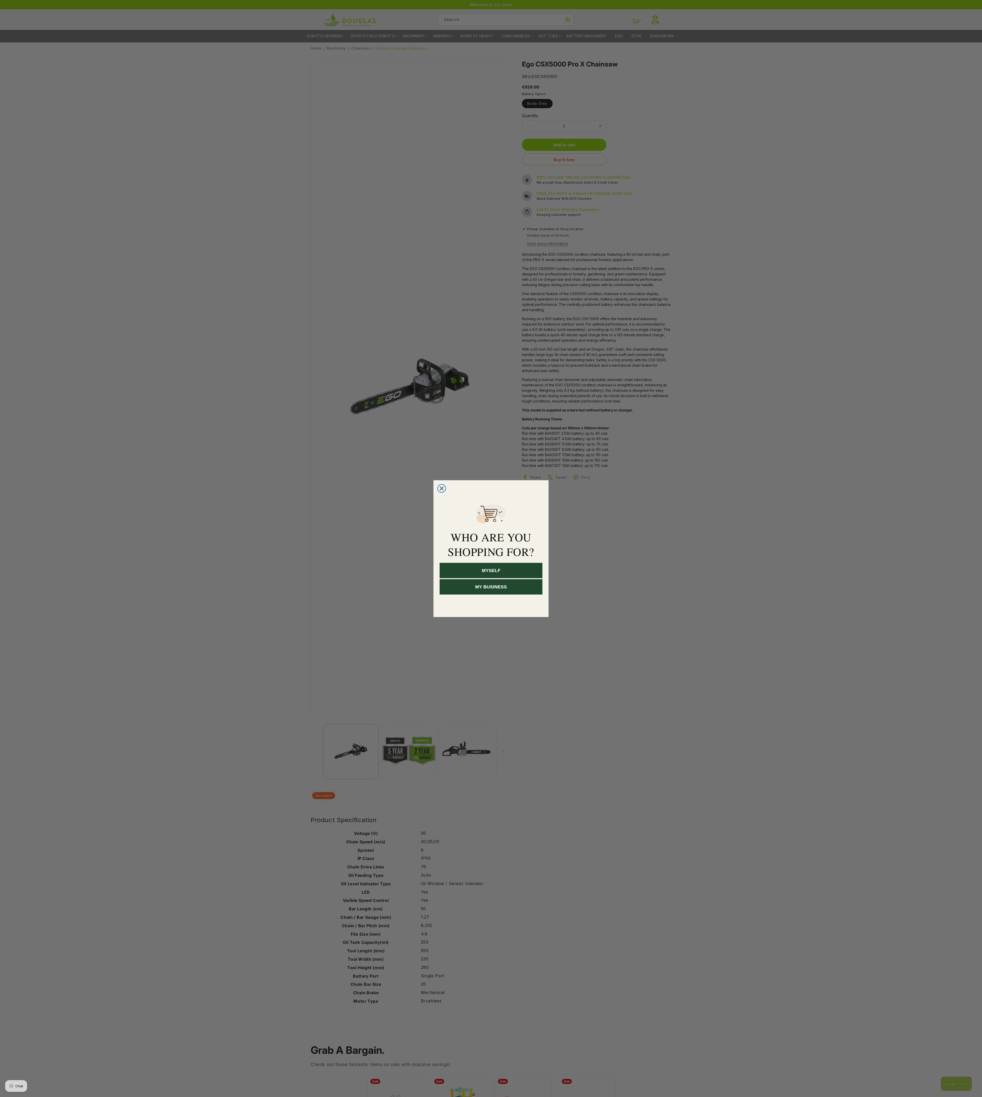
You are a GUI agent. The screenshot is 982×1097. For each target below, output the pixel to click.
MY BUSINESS (491, 586)
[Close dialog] (442, 488)
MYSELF (491, 570)
